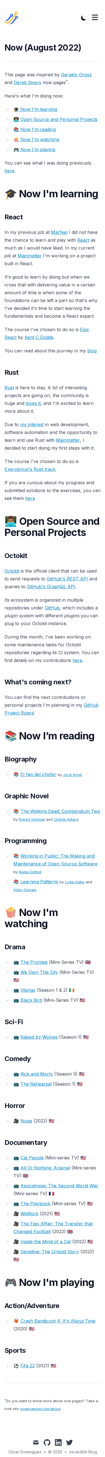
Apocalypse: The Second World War (59, 1185)
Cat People (32, 1158)
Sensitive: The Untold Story (49, 1251)
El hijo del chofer (38, 774)
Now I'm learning (35, 109)
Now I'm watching (36, 139)
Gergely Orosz (76, 74)
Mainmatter (30, 255)
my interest (32, 424)
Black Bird (31, 1000)
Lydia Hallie (75, 882)
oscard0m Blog (83, 1451)
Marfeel (59, 232)
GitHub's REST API (67, 579)
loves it (33, 403)
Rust (9, 387)
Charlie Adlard (66, 819)
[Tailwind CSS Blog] (12, 18)
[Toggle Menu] (94, 17)
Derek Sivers (27, 82)
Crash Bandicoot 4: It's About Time (57, 1321)
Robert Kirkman (32, 819)
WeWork (29, 1213)
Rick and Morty (36, 1074)
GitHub (52, 608)
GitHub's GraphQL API (51, 586)
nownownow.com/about (40, 1409)
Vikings (27, 990)
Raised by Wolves (39, 1037)
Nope (26, 1121)
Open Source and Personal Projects (55, 119)
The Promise (34, 962)
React (83, 240)
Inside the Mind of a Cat (45, 1241)
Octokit (11, 571)
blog (92, 350)
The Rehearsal (36, 1084)
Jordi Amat (72, 775)
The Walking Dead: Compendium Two (60, 811)
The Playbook (35, 1203)
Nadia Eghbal (30, 872)
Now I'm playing (34, 149)
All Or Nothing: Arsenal (45, 1168)
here (9, 171)
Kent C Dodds (39, 337)
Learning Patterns (39, 881)
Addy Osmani (24, 890)
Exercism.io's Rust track (29, 469)
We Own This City (39, 972)
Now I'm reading (34, 129)
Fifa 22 (27, 1365)
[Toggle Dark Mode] (83, 17)
